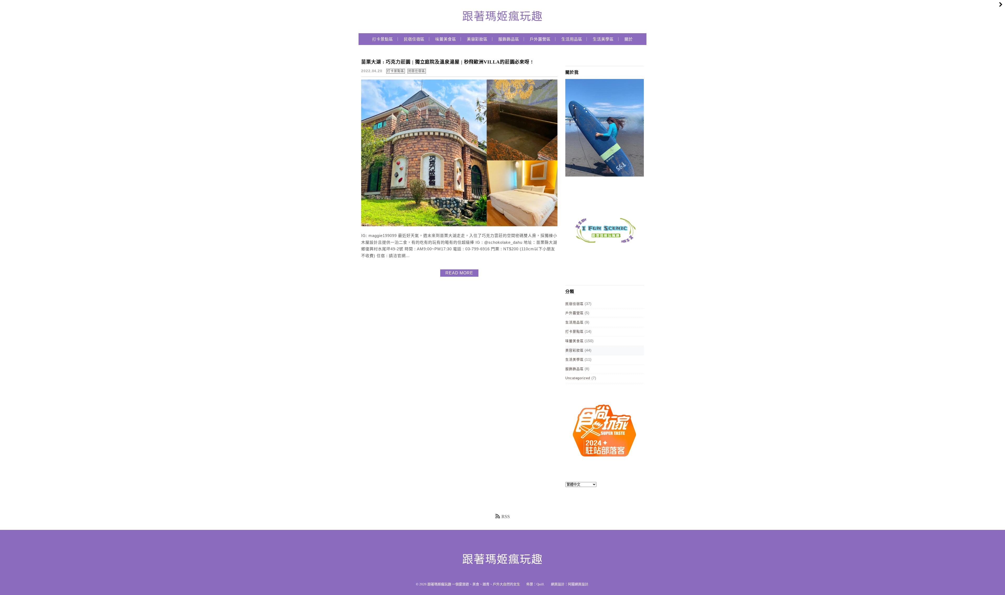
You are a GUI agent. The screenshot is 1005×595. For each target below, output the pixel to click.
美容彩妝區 (477, 39)
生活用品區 (571, 39)
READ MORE (459, 273)
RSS (505, 516)
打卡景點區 (382, 39)
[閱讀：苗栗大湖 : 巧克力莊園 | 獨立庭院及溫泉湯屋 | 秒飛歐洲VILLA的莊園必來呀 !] (459, 225)
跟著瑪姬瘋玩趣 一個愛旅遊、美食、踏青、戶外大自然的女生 (473, 584)
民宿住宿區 (414, 39)
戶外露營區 (540, 39)
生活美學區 (603, 39)
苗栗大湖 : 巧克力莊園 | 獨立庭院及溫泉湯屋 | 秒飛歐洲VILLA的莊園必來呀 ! (447, 62)
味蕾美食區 (445, 39)
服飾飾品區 (508, 39)
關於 (628, 39)
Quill (540, 584)
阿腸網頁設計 (578, 584)
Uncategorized (577, 378)
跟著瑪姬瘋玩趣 (502, 16)
